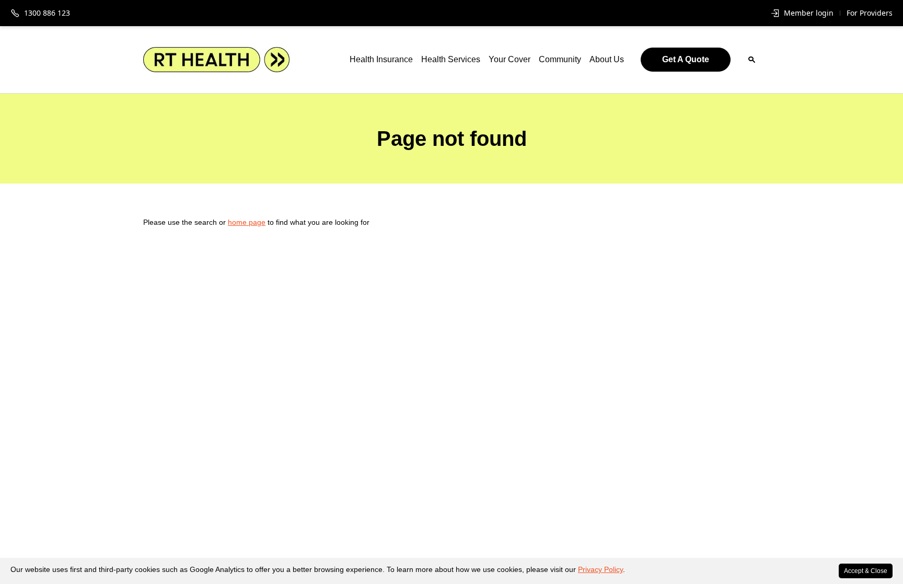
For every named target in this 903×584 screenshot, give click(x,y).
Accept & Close (865, 571)
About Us (606, 59)
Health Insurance (381, 59)
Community (560, 59)
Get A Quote (685, 59)
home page (246, 222)
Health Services (450, 59)
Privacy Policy (600, 569)
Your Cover (509, 59)
